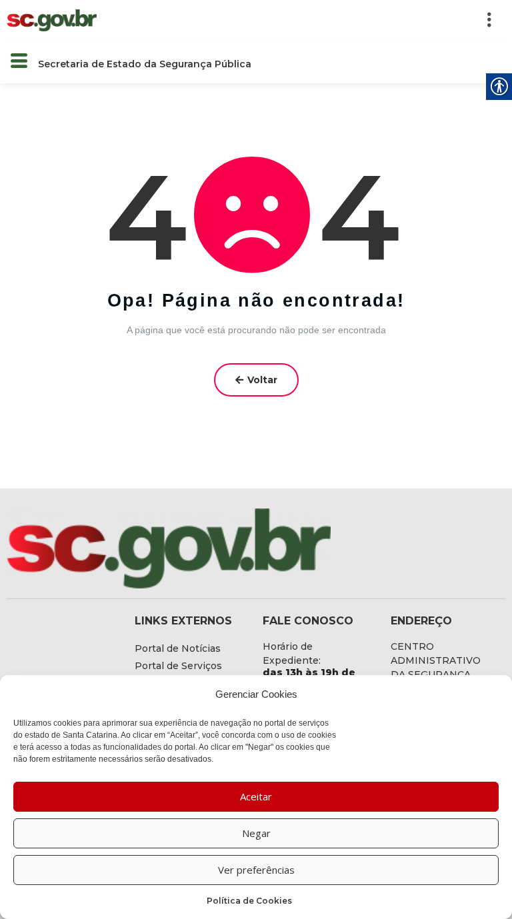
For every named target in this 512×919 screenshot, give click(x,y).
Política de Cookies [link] (249, 901)
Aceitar (256, 796)
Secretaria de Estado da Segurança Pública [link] (144, 64)
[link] (52, 19)
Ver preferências (256, 869)
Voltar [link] (262, 380)
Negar (256, 833)
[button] (307, 20)
